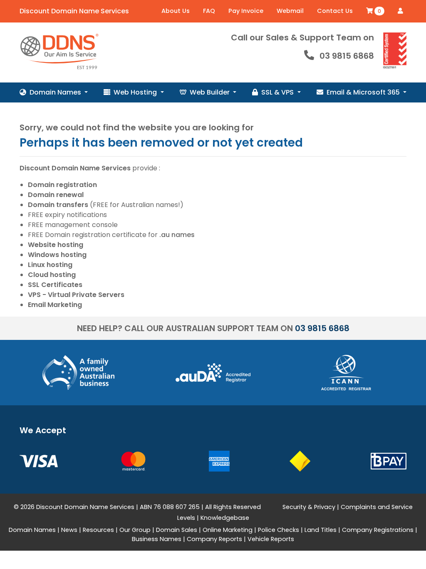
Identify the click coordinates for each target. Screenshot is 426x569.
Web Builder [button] (210, 92)
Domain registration (62, 185)
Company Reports (214, 539)
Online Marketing (228, 530)
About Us (175, 11)
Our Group (135, 530)
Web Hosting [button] (136, 92)
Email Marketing (55, 304)
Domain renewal (56, 195)
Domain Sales (176, 530)
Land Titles (321, 530)
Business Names (156, 539)
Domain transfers (58, 205)
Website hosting (55, 245)
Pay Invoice (245, 11)
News (69, 530)
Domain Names (32, 530)
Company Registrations (378, 530)
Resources (98, 530)
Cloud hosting (52, 275)
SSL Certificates (55, 284)
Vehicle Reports (271, 539)
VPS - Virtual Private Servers (76, 294)
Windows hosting (57, 255)
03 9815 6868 (347, 56)
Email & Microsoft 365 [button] (364, 92)
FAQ (209, 11)
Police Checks (278, 530)
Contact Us (335, 11)
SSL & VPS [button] (278, 92)
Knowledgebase (225, 518)
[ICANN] (346, 372)
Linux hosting (50, 265)
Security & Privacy (308, 507)
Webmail (290, 11)
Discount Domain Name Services (74, 11)
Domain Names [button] (56, 92)
